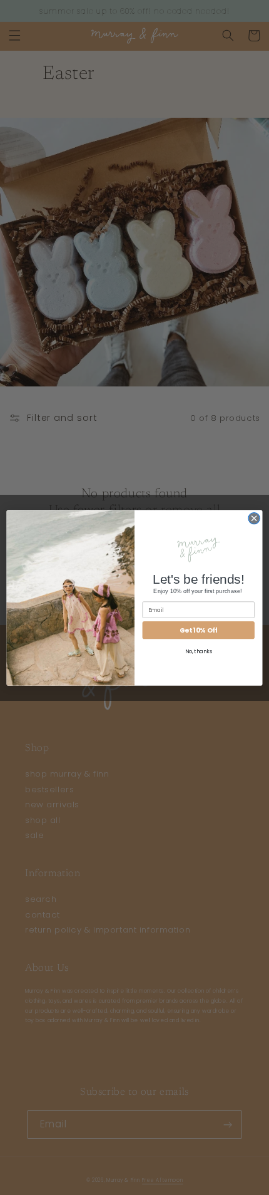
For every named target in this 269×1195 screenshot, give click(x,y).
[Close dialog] (254, 518)
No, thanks (198, 651)
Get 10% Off (199, 629)
